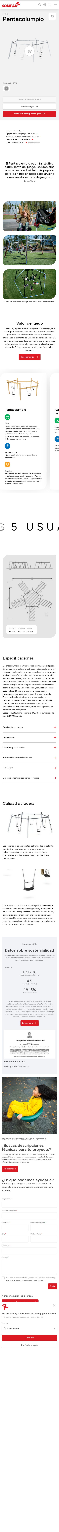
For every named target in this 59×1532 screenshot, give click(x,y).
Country (5, 1323)
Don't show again (29, 1345)
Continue (29, 1337)
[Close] (54, 1305)
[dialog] (29, 766)
